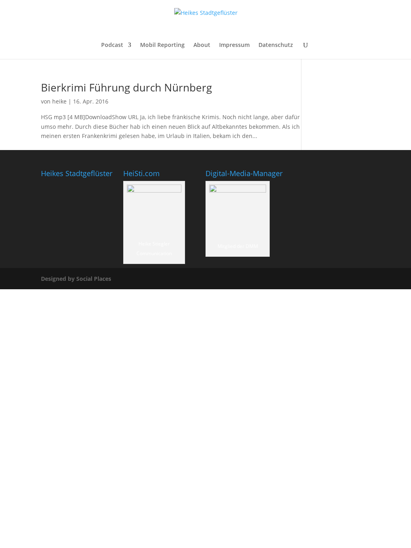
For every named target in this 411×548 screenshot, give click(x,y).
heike (59, 101)
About (201, 45)
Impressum (234, 45)
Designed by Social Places (76, 278)
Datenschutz (275, 45)
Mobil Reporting (162, 45)
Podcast (112, 45)
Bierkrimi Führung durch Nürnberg (126, 87)
